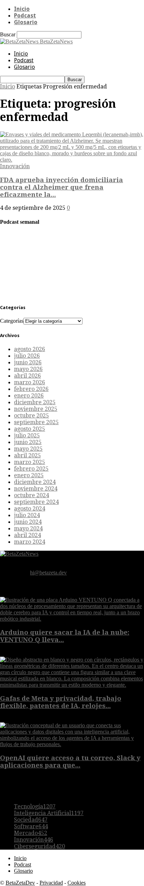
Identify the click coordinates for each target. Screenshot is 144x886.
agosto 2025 (29, 429)
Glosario (25, 22)
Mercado (30, 833)
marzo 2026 (29, 382)
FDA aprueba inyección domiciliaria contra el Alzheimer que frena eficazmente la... (61, 187)
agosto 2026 (29, 349)
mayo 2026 (28, 369)
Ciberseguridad (39, 846)
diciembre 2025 (35, 402)
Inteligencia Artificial (49, 813)
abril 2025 (27, 455)
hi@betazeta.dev (48, 573)
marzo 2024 (29, 541)
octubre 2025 (31, 415)
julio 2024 (27, 515)
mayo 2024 (28, 528)
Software (31, 826)
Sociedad (31, 819)
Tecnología (35, 806)
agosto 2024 (29, 508)
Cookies (76, 883)
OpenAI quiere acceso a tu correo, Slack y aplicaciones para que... (70, 761)
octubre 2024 (31, 495)
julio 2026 (27, 355)
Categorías (11, 321)
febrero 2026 (31, 389)
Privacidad (51, 883)
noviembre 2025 (35, 409)
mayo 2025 (28, 448)
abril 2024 (27, 535)
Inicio (22, 9)
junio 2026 (28, 362)
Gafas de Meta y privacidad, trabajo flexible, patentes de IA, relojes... (60, 702)
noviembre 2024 (35, 488)
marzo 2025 (29, 462)
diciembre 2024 (35, 482)
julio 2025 (27, 435)
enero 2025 (29, 475)
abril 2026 (27, 375)
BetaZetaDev (20, 883)
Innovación (15, 166)
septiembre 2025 (36, 422)
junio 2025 (28, 442)
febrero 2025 (31, 468)
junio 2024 (28, 522)
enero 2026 (29, 395)
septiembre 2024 (36, 502)
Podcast (25, 15)
